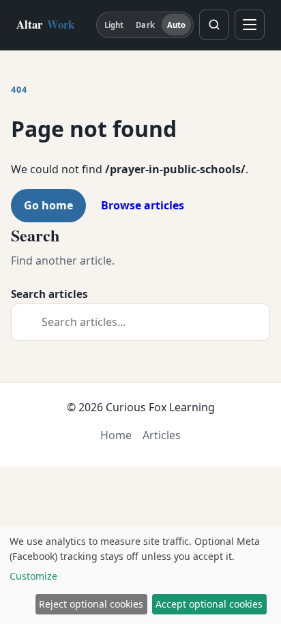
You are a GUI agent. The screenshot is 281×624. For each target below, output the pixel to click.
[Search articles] (214, 25)
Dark (145, 25)
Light (114, 25)
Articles (162, 435)
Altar (45, 24)
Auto (176, 25)
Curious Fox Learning (160, 407)
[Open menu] (250, 25)
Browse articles (142, 205)
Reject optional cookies (91, 603)
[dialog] (140, 575)
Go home (48, 205)
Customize (33, 575)
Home (116, 435)
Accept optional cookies (209, 603)
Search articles (49, 294)
